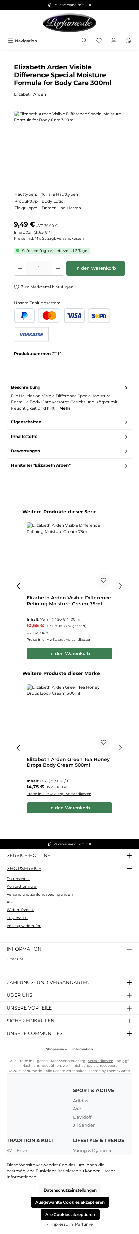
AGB (11, 902)
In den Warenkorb (95, 268)
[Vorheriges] (19, 586)
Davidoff (82, 1117)
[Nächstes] (120, 586)
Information (24, 949)
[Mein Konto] (113, 41)
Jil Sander (84, 1125)
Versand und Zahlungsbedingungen (40, 894)
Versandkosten (100, 1061)
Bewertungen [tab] (25, 450)
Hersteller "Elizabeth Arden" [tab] (41, 465)
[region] (69, 149)
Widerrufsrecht (20, 909)
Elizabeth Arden (30, 94)
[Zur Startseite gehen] (69, 22)
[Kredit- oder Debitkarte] (61, 315)
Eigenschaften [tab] (26, 421)
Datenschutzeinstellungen (70, 1190)
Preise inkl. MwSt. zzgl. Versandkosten (49, 238)
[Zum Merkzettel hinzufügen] (103, 581)
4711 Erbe (17, 1150)
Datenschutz (18, 878)
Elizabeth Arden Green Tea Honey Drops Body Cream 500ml (68, 763)
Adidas (80, 1100)
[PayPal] (24, 315)
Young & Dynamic (92, 1150)
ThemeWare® (118, 1071)
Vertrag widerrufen (24, 925)
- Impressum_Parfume (70, 1224)
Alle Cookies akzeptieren (70, 1214)
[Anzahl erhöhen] (58, 268)
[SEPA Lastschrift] (99, 315)
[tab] (69, 398)
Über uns (15, 959)
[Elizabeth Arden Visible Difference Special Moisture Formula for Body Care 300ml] (69, 149)
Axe (77, 1108)
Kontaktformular (22, 886)
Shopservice (24, 868)
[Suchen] (84, 41)
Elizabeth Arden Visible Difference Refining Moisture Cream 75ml (69, 601)
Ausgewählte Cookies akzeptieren (70, 1202)
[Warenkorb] (128, 41)
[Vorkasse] (32, 334)
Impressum (17, 917)
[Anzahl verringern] (20, 268)
